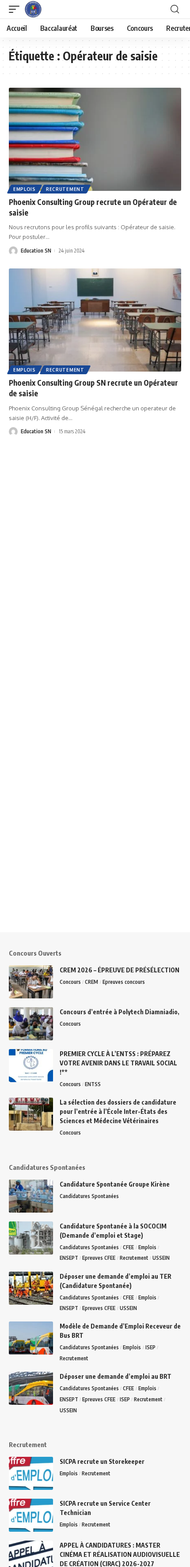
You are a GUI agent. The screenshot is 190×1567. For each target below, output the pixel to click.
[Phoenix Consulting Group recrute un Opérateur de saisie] (95, 139)
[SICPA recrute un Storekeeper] (31, 1473)
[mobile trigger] (16, 9)
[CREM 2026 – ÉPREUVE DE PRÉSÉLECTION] (31, 981)
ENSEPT (69, 1257)
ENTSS (93, 1084)
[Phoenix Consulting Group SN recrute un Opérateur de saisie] (95, 320)
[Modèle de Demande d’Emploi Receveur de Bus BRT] (31, 1338)
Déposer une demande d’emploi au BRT (115, 1376)
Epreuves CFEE (98, 1257)
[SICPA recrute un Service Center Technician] (31, 1515)
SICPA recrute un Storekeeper (102, 1461)
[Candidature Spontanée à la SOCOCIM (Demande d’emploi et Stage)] (31, 1237)
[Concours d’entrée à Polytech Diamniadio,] (31, 1023)
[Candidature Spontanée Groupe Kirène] (31, 1196)
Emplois (24, 189)
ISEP (150, 1347)
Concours (70, 982)
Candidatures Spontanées (89, 1196)
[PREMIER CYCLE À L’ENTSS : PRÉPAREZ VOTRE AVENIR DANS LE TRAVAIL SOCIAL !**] (31, 1065)
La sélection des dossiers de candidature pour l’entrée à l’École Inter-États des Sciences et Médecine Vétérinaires (118, 1111)
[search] (174, 9)
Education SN (36, 250)
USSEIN (161, 1257)
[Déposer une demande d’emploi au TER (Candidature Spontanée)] (31, 1288)
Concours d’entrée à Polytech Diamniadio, (119, 1012)
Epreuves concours (124, 982)
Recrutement (65, 189)
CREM (91, 982)
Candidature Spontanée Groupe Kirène (115, 1184)
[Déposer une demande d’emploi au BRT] (31, 1388)
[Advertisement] (95, 837)
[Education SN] (33, 9)
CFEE (128, 1247)
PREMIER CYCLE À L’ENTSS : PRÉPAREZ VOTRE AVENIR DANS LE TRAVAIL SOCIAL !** (118, 1063)
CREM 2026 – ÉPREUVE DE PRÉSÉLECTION (119, 970)
